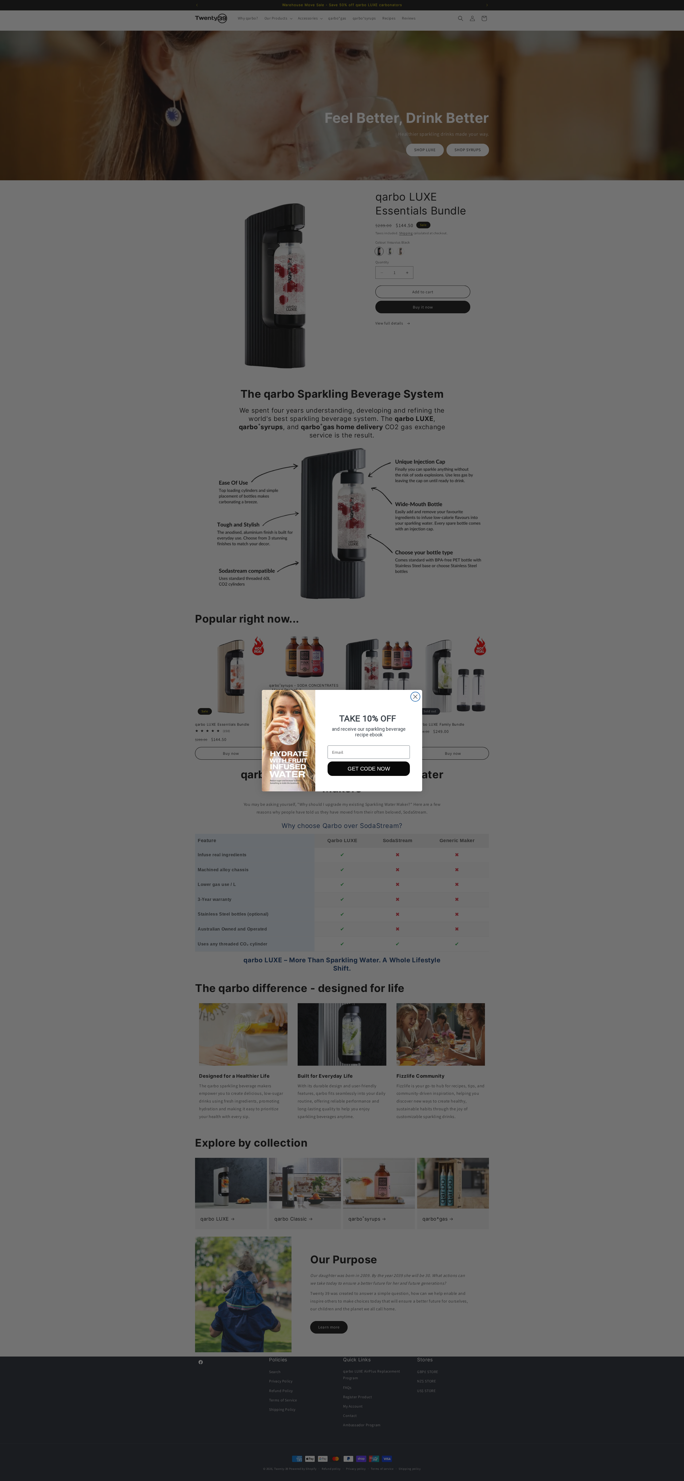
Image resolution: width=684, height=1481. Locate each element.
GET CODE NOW (369, 769)
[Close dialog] (415, 696)
